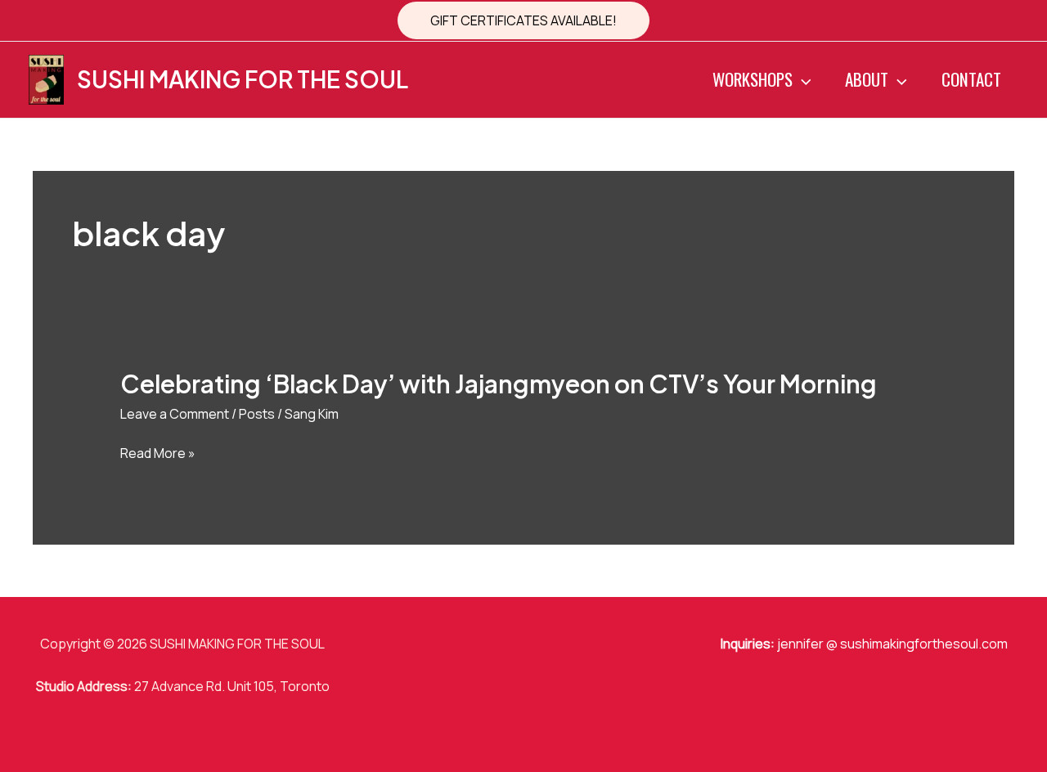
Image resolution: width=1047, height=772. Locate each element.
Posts (257, 414)
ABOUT (866, 79)
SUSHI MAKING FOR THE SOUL (242, 79)
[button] (523, 20)
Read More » (157, 454)
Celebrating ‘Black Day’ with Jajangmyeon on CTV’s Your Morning (498, 383)
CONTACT (971, 79)
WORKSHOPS (752, 79)
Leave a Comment (174, 414)
